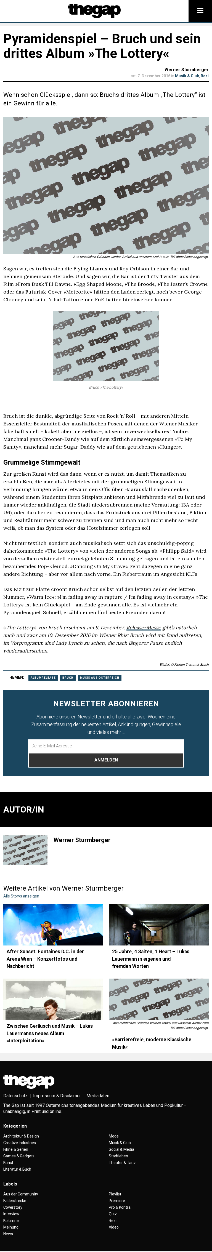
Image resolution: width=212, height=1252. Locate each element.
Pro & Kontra (120, 1207)
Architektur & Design (21, 1136)
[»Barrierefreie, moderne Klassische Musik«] (159, 999)
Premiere (117, 1200)
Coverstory (12, 1207)
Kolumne (11, 1220)
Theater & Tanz (122, 1162)
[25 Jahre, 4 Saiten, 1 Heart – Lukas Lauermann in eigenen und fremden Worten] (159, 924)
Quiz (113, 1214)
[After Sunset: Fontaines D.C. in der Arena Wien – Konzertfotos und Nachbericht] (53, 924)
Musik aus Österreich (99, 677)
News (8, 1234)
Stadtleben (118, 1156)
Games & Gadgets (19, 1156)
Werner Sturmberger (187, 69)
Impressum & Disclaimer (57, 1095)
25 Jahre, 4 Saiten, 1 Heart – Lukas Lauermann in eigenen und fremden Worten (150, 959)
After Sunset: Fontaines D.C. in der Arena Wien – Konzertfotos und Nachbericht (45, 959)
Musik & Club (187, 76)
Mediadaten (97, 1095)
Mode (114, 1136)
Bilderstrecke (14, 1200)
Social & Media (121, 1149)
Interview (11, 1214)
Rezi (205, 76)
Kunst (8, 1162)
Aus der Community (20, 1194)
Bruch (67, 677)
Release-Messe (143, 627)
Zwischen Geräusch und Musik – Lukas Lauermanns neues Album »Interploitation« (50, 1033)
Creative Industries (19, 1143)
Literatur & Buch (17, 1169)
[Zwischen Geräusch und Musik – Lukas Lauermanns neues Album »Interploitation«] (53, 999)
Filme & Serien (15, 1149)
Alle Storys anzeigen (21, 896)
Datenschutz (15, 1095)
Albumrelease (43, 677)
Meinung (10, 1227)
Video (114, 1227)
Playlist (115, 1194)
